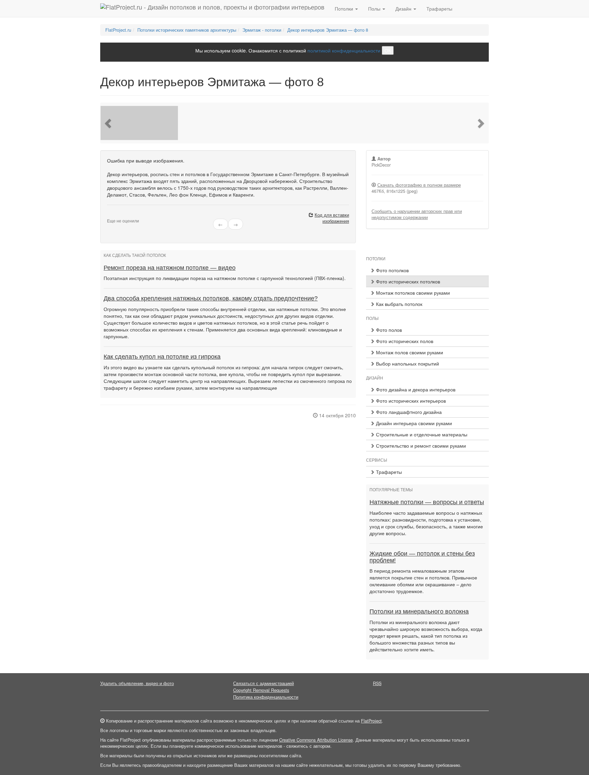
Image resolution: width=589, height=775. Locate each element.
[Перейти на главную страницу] (212, 8)
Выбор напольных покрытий (407, 363)
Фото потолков (392, 270)
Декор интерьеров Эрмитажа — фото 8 (327, 30)
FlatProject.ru (118, 30)
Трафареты (439, 8)
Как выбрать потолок (398, 303)
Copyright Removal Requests (261, 690)
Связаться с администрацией (263, 683)
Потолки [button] (344, 8)
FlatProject (371, 721)
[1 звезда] (109, 215)
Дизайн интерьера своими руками (413, 423)
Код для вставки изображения (332, 218)
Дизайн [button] (404, 8)
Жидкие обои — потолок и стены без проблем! (422, 557)
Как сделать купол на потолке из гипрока (162, 356)
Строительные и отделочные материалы (421, 434)
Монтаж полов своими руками (409, 352)
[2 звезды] (113, 215)
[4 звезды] (121, 215)
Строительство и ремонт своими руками (420, 445)
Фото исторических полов (404, 341)
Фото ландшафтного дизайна (408, 411)
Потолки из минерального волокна (419, 611)
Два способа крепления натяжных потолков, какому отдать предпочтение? (211, 298)
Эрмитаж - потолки (261, 30)
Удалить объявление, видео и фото (137, 683)
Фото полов (388, 329)
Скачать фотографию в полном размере (419, 185)
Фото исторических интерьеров (410, 400)
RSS (377, 683)
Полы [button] (375, 8)
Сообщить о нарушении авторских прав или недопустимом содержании (417, 214)
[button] (108, 123)
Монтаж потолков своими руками (412, 292)
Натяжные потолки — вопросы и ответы (426, 502)
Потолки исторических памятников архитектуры (186, 30)
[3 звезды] (117, 215)
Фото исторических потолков (407, 281)
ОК (387, 50)
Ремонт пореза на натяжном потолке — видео (170, 267)
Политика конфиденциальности (265, 697)
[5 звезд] (125, 215)
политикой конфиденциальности (343, 50)
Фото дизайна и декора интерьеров (415, 389)
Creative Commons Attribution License (316, 740)
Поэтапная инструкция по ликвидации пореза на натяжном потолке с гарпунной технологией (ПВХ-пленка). (225, 278)
